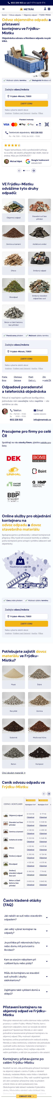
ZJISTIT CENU (27, 103)
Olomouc (18, 394)
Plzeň (30, 394)
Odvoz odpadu (15, 15)
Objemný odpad (30, 15)
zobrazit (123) (15, 180)
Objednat (30, 835)
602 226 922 (17, 2)
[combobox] (29, 96)
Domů (4, 15)
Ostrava (17, 398)
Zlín (44, 394)
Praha (4, 394)
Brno (4, 398)
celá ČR (47, 398)
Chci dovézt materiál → (13, 790)
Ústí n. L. (32, 398)
